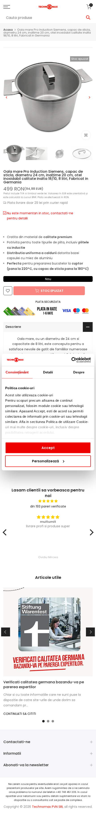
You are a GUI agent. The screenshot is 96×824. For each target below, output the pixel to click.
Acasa (8, 30)
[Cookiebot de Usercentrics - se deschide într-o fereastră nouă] (71, 360)
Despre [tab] (79, 372)
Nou (48, 279)
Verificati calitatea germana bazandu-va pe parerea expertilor (43, 685)
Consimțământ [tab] (17, 372)
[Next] (89, 97)
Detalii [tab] (48, 372)
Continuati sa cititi (19, 714)
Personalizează (45, 461)
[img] (48, 501)
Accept (48, 447)
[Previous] (6, 97)
